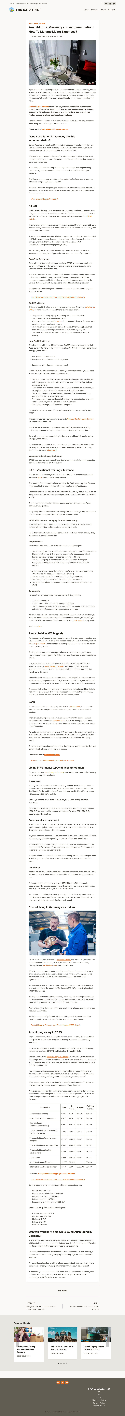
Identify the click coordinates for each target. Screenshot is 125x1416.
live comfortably (64, 960)
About (103, 10)
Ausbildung (33, 23)
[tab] (58, 1363)
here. (40, 626)
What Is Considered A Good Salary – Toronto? (84, 1306)
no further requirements (55, 666)
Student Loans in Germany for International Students (52, 760)
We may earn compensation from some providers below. (28, 3)
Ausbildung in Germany (39, 107)
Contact (111, 10)
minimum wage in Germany (58, 1057)
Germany (42, 23)
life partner (58, 321)
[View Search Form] (101, 3)
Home (86, 10)
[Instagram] (110, 3)
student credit (74, 706)
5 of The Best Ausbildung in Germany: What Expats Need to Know (58, 297)
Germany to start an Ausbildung (80, 419)
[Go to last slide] (17, 1344)
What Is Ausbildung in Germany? (44, 199)
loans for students (52, 755)
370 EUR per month (37, 644)
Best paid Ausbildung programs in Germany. (56, 1173)
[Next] (107, 1344)
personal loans (59, 720)
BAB (40, 477)
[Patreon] (114, 3)
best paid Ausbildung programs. (54, 129)
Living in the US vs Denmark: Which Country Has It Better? (40, 1306)
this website (52, 450)
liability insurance (50, 965)
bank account (78, 620)
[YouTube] (106, 3)
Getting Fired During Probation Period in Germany (26, 1349)
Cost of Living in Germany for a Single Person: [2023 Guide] (55, 1025)
